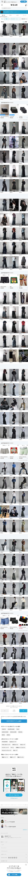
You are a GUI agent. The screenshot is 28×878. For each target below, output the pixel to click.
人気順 (25, 21)
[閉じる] (26, 864)
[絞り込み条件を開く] (2, 19)
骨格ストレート (5, 757)
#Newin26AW (4, 741)
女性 (17, 15)
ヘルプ (2, 844)
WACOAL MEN (13, 732)
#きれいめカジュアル (6, 744)
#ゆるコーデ (22, 744)
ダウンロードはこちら (14, 795)
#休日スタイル (15, 744)
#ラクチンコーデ (5, 747)
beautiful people (11, 729)
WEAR (2, 804)
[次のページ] (23, 710)
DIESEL (8, 734)
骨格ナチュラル (21, 757)
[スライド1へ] (13, 815)
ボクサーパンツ (13, 804)
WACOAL (20, 732)
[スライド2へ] (14, 815)
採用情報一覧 (25, 829)
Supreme (4, 729)
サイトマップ (3, 847)
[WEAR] (14, 5)
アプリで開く (23, 1)
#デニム (12, 747)
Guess (18, 729)
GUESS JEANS (5, 732)
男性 (10, 15)
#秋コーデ (15, 750)
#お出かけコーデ (13, 741)
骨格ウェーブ (12, 757)
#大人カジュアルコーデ (6, 750)
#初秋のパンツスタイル (20, 747)
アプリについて (14, 798)
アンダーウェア (7, 804)
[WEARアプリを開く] (26, 5)
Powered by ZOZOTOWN (22, 119)
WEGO (3, 734)
